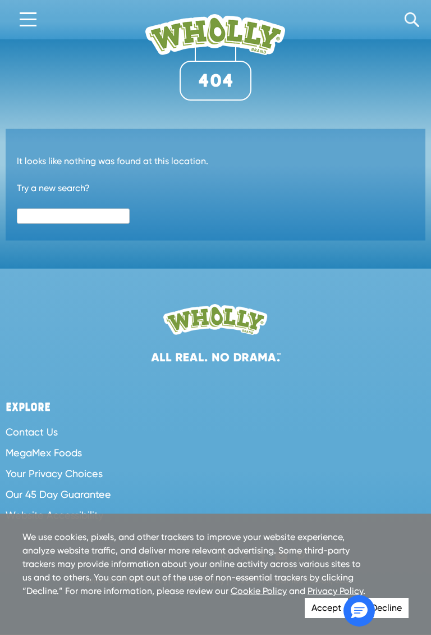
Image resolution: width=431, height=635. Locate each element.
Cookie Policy (259, 591)
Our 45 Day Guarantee (58, 494)
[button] (359, 611)
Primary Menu (28, 20)
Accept (326, 607)
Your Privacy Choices (54, 473)
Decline (386, 607)
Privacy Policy (335, 591)
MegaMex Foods (44, 453)
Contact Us (32, 432)
